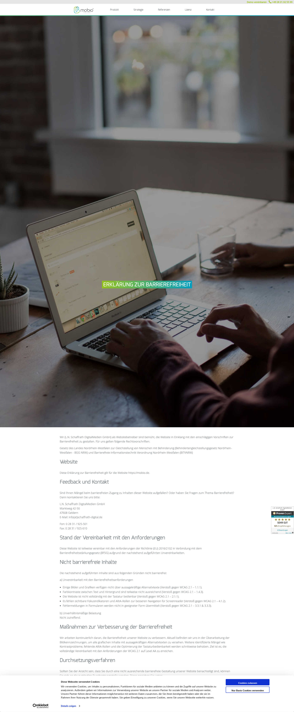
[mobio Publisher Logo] (83, 9)
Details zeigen (68, 706)
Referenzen (164, 9)
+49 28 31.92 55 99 (281, 2)
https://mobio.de (138, 473)
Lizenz (188, 9)
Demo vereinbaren (257, 2)
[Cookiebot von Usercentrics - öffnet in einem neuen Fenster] (40, 706)
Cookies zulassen (247, 683)
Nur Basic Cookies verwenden (248, 690)
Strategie (138, 9)
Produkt (114, 9)
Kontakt (210, 9)
